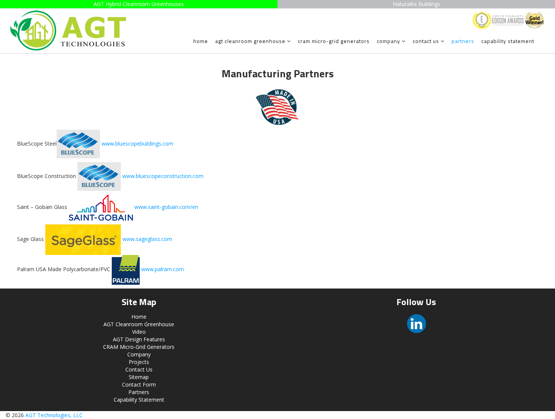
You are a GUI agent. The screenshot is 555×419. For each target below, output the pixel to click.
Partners (463, 41)
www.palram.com (162, 269)
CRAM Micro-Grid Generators (334, 41)
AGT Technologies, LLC (54, 415)
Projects (139, 361)
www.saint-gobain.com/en (166, 206)
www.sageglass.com (147, 238)
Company (388, 41)
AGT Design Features (139, 339)
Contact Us (426, 41)
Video (139, 331)
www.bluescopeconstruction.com (163, 175)
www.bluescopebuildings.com (137, 143)
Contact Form (139, 384)
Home (200, 41)
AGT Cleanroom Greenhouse (250, 41)
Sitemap (139, 377)
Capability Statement (507, 41)
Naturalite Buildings (416, 4)
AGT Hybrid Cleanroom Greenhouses (139, 4)
